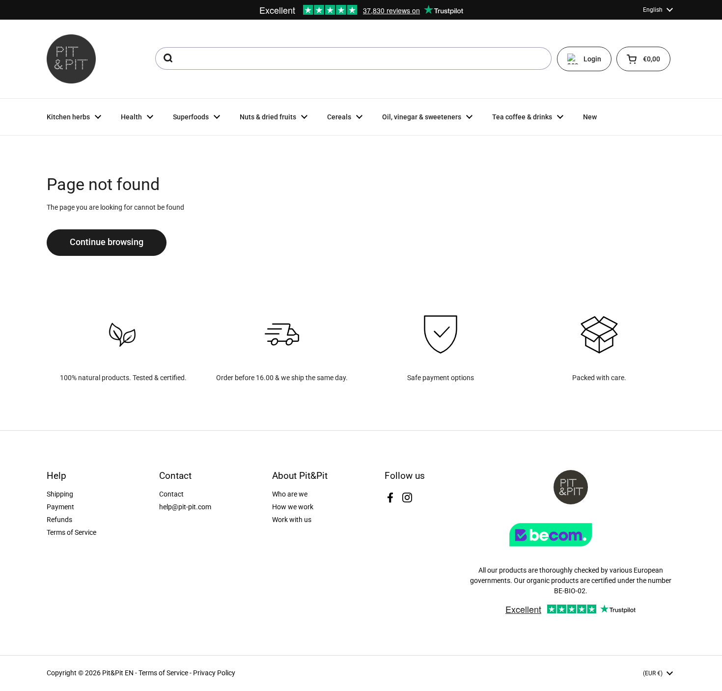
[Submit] (167, 58)
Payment (60, 507)
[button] (643, 59)
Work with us (291, 520)
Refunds (59, 520)
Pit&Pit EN (118, 673)
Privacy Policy (214, 673)
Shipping (60, 494)
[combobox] (353, 58)
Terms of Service (71, 532)
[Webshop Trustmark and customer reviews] (570, 550)
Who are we (289, 494)
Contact (171, 494)
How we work (292, 507)
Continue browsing (106, 242)
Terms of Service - (166, 673)
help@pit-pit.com (185, 507)
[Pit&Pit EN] (71, 58)
